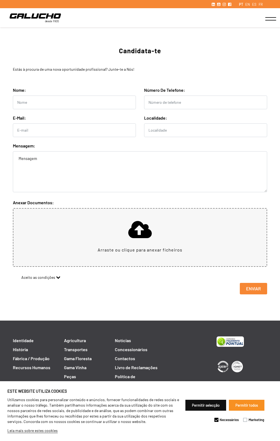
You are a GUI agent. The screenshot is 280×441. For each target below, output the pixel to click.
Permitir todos (246, 405)
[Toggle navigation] (265, 18)
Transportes (76, 349)
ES (254, 4)
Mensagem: (24, 145)
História (20, 349)
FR (261, 4)
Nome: (19, 90)
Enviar (253, 288)
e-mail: (19, 117)
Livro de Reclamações (136, 367)
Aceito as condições (37, 277)
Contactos (125, 358)
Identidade (23, 340)
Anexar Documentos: (33, 202)
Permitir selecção (206, 405)
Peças (70, 376)
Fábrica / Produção (31, 358)
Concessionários (131, 349)
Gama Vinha (75, 367)
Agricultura (75, 340)
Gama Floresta (78, 358)
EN (247, 4)
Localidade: (155, 117)
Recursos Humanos (31, 367)
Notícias (123, 340)
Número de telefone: (164, 90)
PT (241, 4)
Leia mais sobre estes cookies (32, 430)
